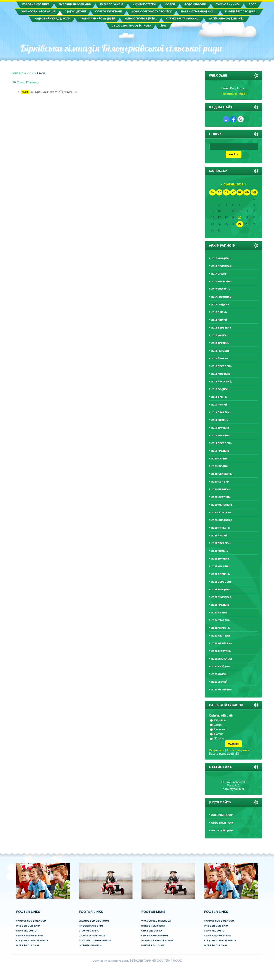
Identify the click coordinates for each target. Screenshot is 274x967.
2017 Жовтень (220, 289)
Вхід (242, 93)
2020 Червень (220, 489)
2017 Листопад (221, 297)
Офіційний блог (222, 815)
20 (239, 217)
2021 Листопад (221, 597)
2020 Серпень (221, 497)
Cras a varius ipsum (29, 935)
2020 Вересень (221, 504)
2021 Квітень (219, 551)
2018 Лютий (219, 320)
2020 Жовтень (221, 512)
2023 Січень (219, 674)
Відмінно (220, 720)
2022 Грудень (220, 666)
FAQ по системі (222, 830)
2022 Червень (220, 628)
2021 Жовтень (220, 589)
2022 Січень (219, 612)
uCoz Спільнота (222, 823)
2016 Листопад (221, 266)
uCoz (177, 961)
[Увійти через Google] (240, 119)
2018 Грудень (220, 389)
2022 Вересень (221, 643)
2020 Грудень (220, 528)
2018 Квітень (219, 335)
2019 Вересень (221, 443)
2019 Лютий (219, 404)
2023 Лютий (219, 682)
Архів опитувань (238, 750)
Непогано (220, 729)
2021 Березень (221, 543)
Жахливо (220, 738)
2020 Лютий (219, 466)
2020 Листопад (221, 520)
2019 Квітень (219, 420)
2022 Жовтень (221, 651)
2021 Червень (220, 566)
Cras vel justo (26, 930)
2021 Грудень (220, 605)
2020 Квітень (220, 481)
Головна (17, 73)
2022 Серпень (220, 635)
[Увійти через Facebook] (233, 119)
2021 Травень (220, 558)
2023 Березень (221, 689)
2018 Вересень (221, 366)
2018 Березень (221, 327)
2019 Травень (220, 427)
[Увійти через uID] (226, 119)
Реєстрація (229, 93)
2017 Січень (219, 273)
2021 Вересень (221, 581)
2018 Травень (220, 343)
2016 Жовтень (220, 258)
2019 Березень (221, 412)
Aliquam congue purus (32, 940)
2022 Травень (220, 620)
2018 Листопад (221, 381)
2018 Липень (219, 358)
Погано (218, 734)
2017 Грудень (220, 304)
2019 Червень (220, 435)
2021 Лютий (219, 535)
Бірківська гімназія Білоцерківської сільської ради (121, 48)
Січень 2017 (233, 184)
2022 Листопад (221, 658)
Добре (218, 724)
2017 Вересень (221, 281)
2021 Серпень (220, 574)
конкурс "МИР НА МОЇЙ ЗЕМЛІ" (52, 91)
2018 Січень (219, 312)
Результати (216, 750)
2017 (30, 73)
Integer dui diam (27, 945)
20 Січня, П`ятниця (25, 82)
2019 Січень (219, 397)
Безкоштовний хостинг (151, 961)
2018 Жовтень (220, 374)
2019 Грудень (220, 451)
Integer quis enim (28, 925)
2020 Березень (221, 474)
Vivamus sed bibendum (31, 921)
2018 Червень (220, 350)
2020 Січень (219, 458)
